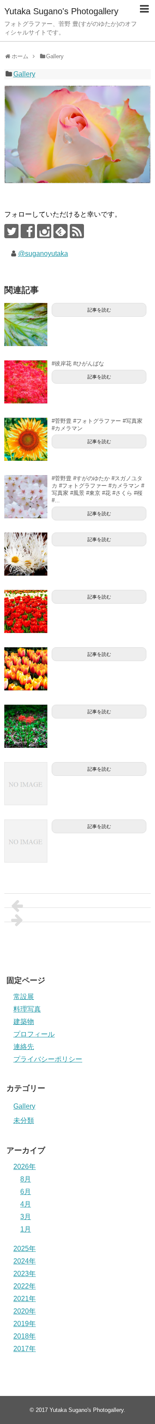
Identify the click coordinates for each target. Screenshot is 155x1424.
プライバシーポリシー (47, 1059)
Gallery (24, 74)
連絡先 (23, 1046)
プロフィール (34, 1034)
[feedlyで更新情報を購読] (60, 231)
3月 (25, 1216)
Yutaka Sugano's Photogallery (61, 11)
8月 (25, 1179)
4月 (25, 1204)
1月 (25, 1229)
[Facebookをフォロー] (28, 231)
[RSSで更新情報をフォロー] (77, 231)
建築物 (23, 1021)
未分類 (23, 1120)
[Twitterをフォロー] (11, 231)
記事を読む (99, 309)
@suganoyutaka (43, 253)
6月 (25, 1191)
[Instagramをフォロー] (44, 231)
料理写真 (27, 1009)
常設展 (23, 996)
